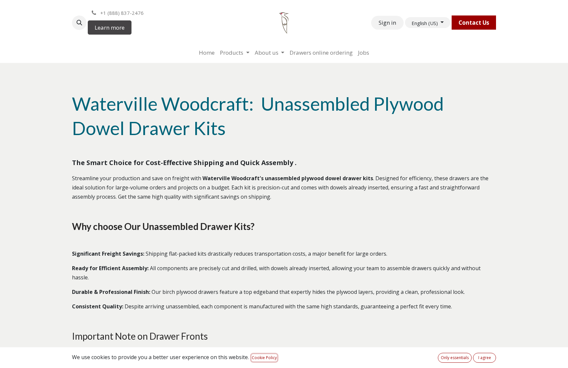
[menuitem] (206, 52)
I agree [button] (484, 357)
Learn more (110, 27)
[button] (79, 22)
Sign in (387, 22)
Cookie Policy (264, 357)
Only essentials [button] (455, 357)
